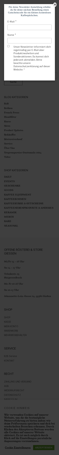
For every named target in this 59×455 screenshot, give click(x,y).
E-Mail (11, 21)
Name (10, 34)
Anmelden (29, 75)
